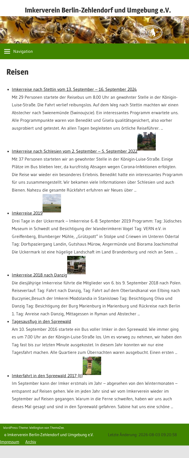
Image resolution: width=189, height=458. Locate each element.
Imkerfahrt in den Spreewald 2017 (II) (47, 375)
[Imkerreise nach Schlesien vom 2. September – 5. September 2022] (146, 151)
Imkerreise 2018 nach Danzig (39, 275)
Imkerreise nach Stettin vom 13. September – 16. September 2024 (74, 89)
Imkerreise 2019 (27, 213)
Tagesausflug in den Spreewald (41, 321)
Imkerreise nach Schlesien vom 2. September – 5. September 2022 (74, 151)
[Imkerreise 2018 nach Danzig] (76, 275)
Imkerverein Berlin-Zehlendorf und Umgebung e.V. (98, 10)
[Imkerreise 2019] (52, 213)
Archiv (30, 441)
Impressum (9, 441)
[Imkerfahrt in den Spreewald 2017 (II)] (92, 375)
